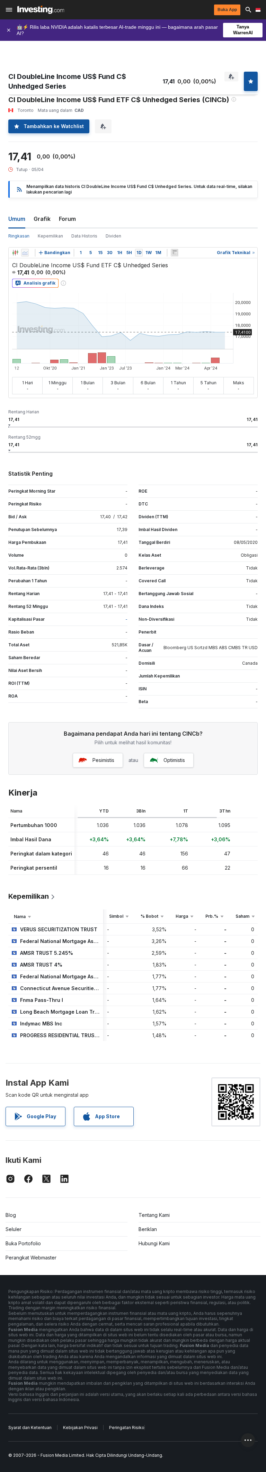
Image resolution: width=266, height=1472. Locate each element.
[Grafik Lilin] (15, 253)
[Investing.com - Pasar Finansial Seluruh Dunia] (40, 10)
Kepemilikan (50, 236)
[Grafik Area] (25, 253)
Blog (11, 1215)
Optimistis (174, 760)
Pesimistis (103, 760)
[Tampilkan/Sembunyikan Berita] (174, 253)
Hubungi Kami (154, 1243)
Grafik (42, 218)
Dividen (113, 236)
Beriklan (148, 1229)
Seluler (13, 1229)
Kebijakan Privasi (80, 1427)
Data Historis (84, 236)
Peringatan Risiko (126, 1427)
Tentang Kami (154, 1215)
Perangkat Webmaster (31, 1257)
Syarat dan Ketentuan (30, 1427)
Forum (67, 218)
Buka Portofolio (23, 1243)
